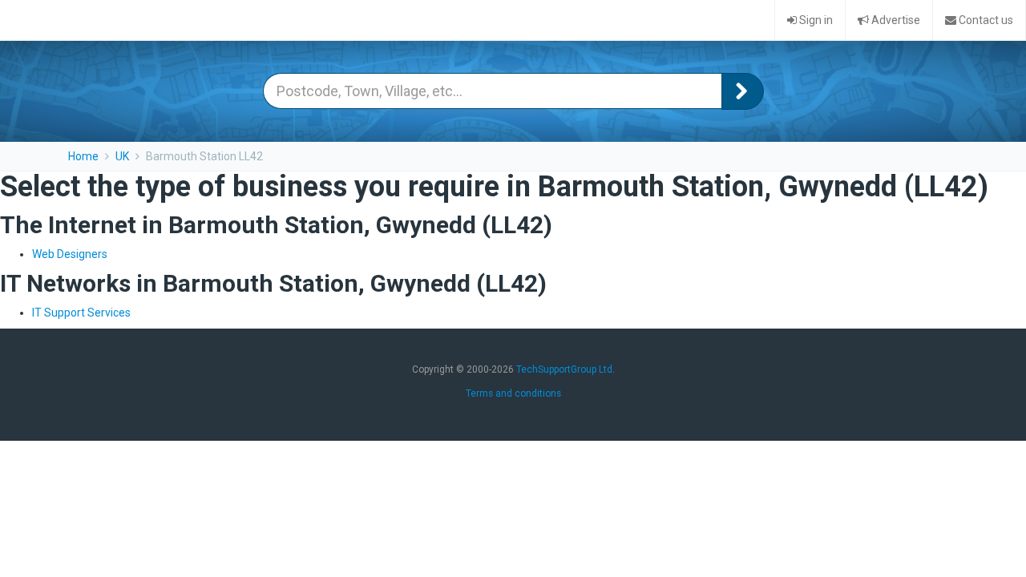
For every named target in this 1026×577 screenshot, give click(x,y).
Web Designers (69, 254)
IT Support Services (81, 312)
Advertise (894, 20)
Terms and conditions (513, 393)
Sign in (815, 20)
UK (122, 156)
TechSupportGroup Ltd (564, 369)
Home (83, 156)
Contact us (984, 20)
